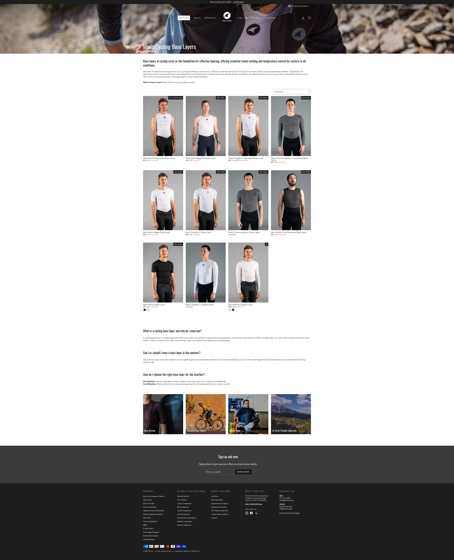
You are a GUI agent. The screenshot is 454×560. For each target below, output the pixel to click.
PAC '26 (242, 18)
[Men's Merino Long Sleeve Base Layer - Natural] (230, 310)
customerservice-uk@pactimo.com (286, 507)
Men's (197, 18)
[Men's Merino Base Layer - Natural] (148, 310)
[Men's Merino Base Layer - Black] (145, 310)
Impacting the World (218, 507)
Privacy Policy (148, 528)
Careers (214, 518)
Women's (210, 18)
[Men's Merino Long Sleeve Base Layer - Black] (233, 310)
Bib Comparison (183, 507)
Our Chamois (182, 500)
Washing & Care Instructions (153, 511)
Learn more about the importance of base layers (208, 340)
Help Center (147, 500)
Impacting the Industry (219, 503)
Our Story (214, 496)
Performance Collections (186, 518)
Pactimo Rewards (149, 507)
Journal (256, 18)
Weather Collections (184, 521)
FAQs (145, 525)
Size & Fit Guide (148, 503)
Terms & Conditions (150, 521)
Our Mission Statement (219, 511)
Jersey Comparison (184, 503)
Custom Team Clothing (219, 514)
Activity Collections (184, 525)
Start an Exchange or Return (153, 496)
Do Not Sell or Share (150, 536)
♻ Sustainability (217, 500)
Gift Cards (147, 518)
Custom (271, 18)
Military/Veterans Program (153, 514)
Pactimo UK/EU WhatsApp (289, 513)
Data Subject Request (151, 532)
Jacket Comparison (184, 511)
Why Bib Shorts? (183, 496)
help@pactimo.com (286, 500)
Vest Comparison (183, 514)
